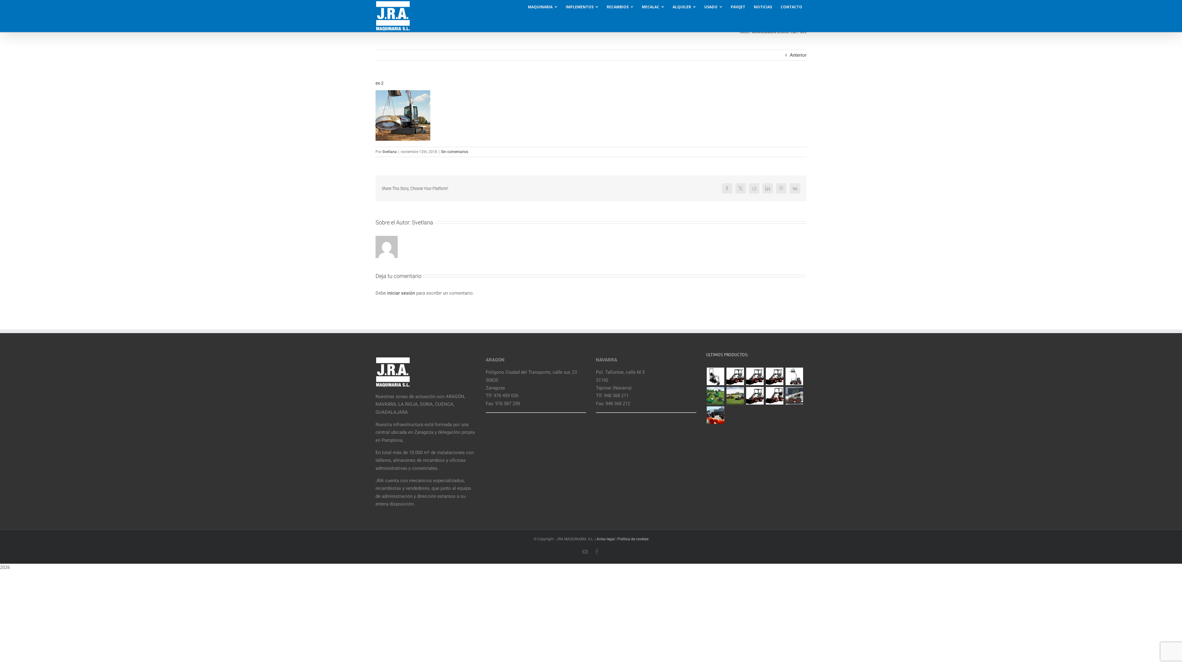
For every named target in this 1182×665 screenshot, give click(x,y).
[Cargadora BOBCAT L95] (735, 376)
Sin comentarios (454, 152)
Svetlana (389, 152)
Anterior (798, 55)
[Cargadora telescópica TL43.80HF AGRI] (715, 415)
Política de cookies (633, 539)
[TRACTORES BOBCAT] (735, 395)
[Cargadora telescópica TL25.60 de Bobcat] (794, 376)
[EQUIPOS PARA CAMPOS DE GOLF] (715, 395)
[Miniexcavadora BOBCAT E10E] (715, 376)
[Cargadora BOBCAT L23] (774, 395)
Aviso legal (606, 539)
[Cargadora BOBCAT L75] (774, 376)
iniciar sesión (401, 293)
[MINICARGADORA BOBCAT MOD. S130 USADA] (794, 395)
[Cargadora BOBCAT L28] (755, 395)
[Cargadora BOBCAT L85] (755, 376)
